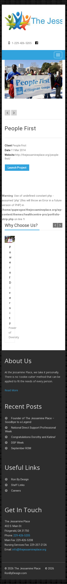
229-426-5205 (21, 535)
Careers (16, 490)
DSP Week (17, 442)
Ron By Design (20, 479)
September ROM (21, 448)
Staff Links (18, 485)
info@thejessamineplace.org (29, 549)
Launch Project (17, 167)
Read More (11, 390)
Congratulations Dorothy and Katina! (33, 437)
